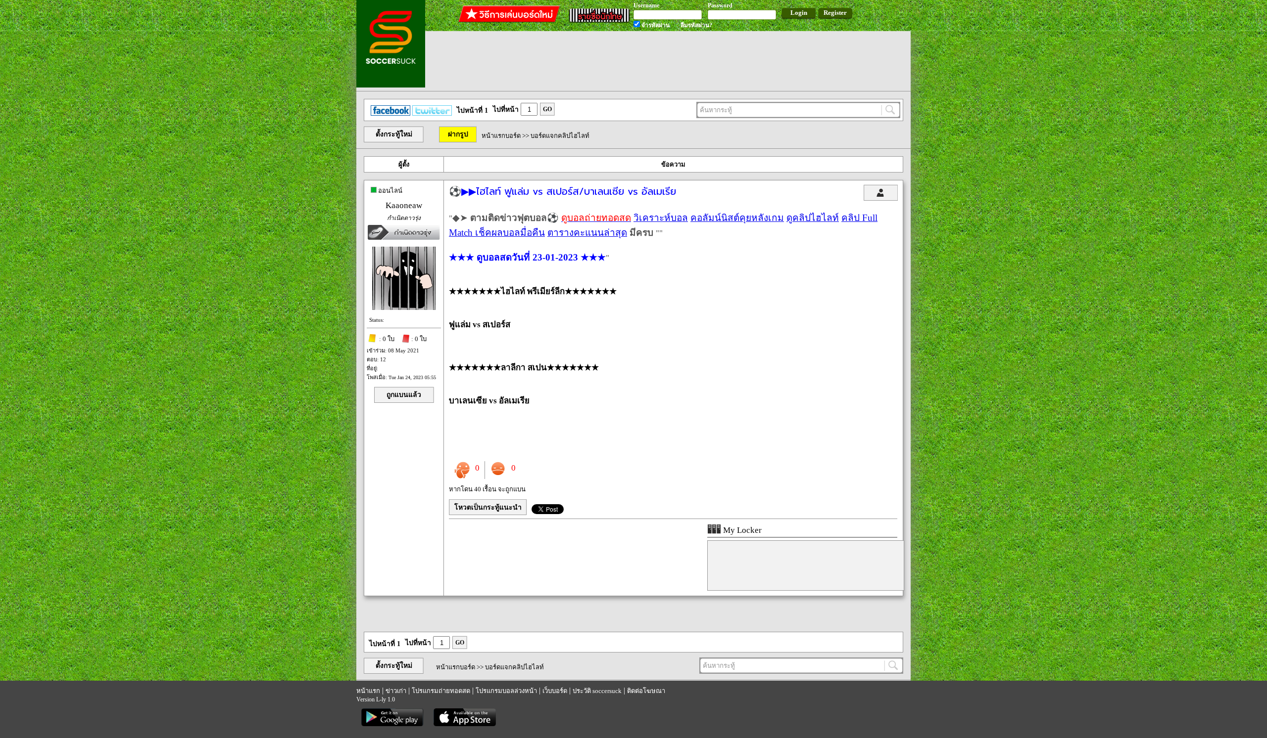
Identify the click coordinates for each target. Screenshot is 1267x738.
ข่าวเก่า (396, 691)
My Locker (741, 530)
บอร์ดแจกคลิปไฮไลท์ (560, 135)
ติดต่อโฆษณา (646, 691)
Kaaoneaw (404, 205)
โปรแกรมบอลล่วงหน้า (506, 691)
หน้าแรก (368, 691)
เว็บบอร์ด (554, 691)
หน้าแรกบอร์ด (501, 135)
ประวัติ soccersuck (597, 691)
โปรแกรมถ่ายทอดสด (441, 691)
